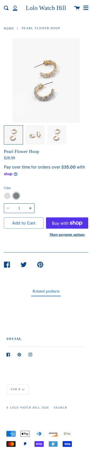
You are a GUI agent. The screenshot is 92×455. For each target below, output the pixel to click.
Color (7, 188)
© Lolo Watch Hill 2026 (27, 407)
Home (9, 28)
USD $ (15, 389)
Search (60, 407)
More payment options (67, 234)
